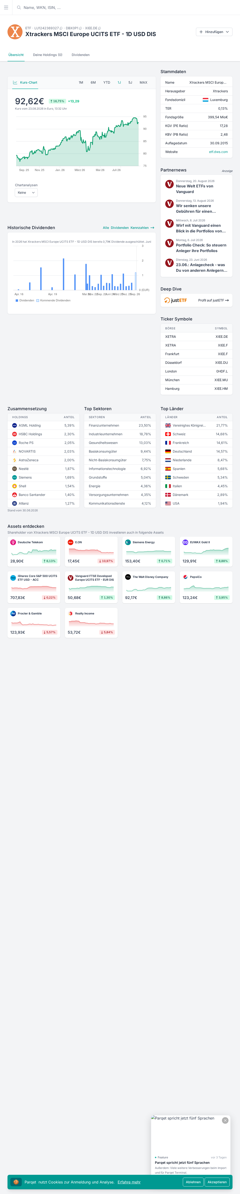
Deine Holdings (47, 55)
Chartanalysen (26, 185)
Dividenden (81, 55)
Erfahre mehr (129, 1182)
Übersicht (16, 55)
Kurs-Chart (28, 82)
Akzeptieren (217, 1182)
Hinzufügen (214, 32)
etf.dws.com (218, 152)
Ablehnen (193, 1182)
